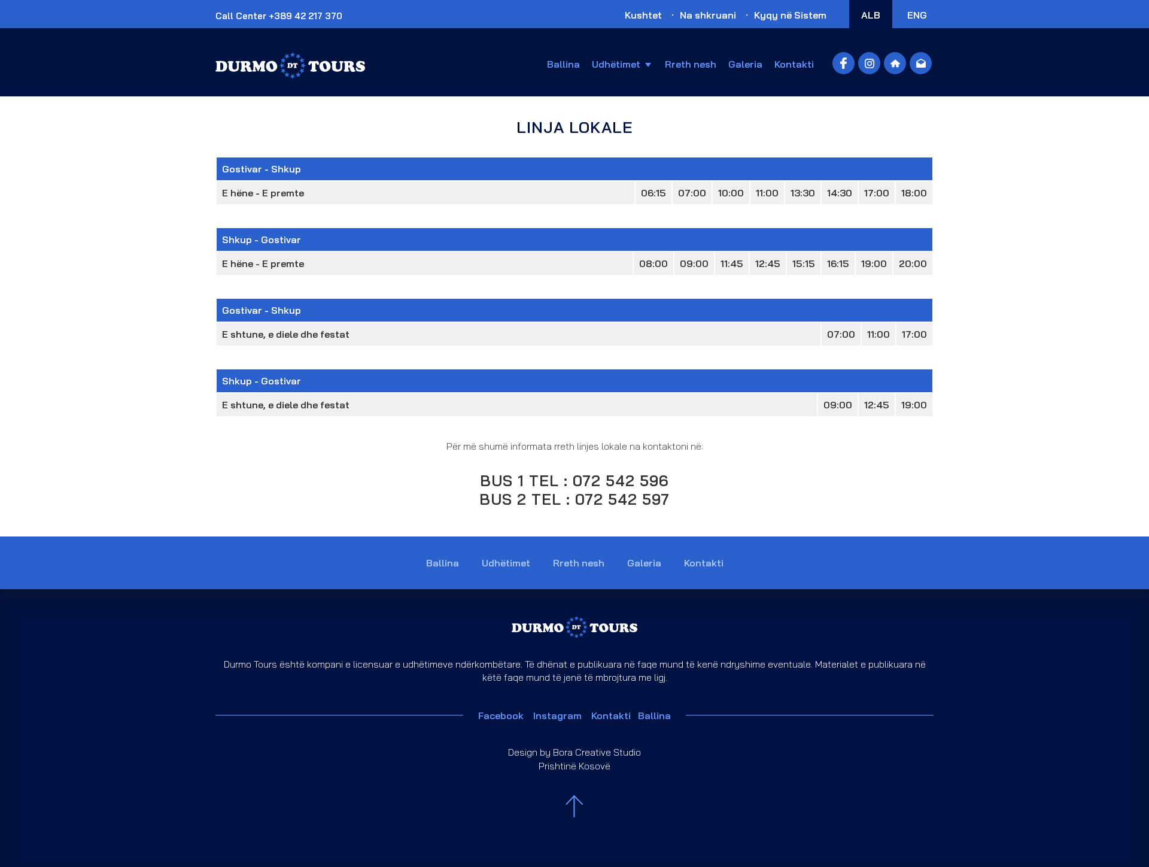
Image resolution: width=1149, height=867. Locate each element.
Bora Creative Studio (597, 752)
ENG (917, 15)
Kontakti (794, 64)
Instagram (557, 716)
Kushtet (643, 15)
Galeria (745, 64)
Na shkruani (708, 15)
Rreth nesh (690, 64)
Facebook (505, 716)
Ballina (563, 64)
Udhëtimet (616, 64)
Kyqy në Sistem (790, 15)
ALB (870, 15)
